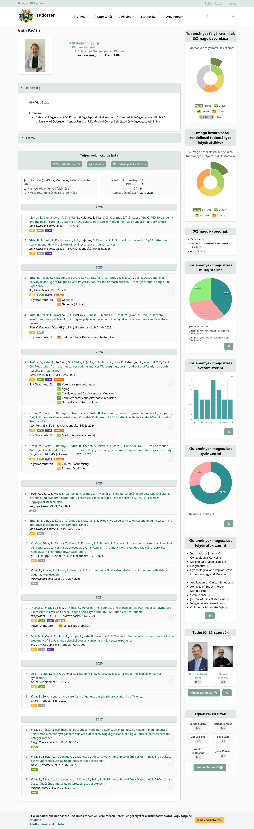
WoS (48, 230)
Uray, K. (119, 362)
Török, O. (47, 278)
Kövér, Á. (60, 520)
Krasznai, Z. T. (119, 217)
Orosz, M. (81, 278)
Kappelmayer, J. (66, 757)
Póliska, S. (78, 362)
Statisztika (148, 16)
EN (230, 3)
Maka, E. (74, 543)
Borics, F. (49, 413)
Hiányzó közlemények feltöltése (48, 188)
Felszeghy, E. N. (64, 278)
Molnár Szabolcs (223, 675)
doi (32, 230)
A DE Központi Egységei (85, 43)
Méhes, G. (107, 315)
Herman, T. (109, 413)
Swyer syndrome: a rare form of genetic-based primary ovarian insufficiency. (93, 696)
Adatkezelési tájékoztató (47, 824)
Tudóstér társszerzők (67, 164)
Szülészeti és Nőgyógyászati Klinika (99, 51)
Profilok (79, 16)
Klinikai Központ (83, 47)
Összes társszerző (203, 692)
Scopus (58, 295)
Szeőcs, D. (35, 362)
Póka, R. (87, 608)
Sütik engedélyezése (209, 820)
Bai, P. (166, 362)
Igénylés (125, 16)
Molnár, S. (35, 217)
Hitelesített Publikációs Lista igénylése (52, 193)
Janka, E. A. (93, 362)
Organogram (175, 16)
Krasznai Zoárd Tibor (198, 675)
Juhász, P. (94, 315)
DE (68, 39)
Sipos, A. (106, 362)
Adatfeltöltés (103, 16)
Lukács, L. (151, 413)
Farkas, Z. (49, 570)
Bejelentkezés (214, 3)
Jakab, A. (127, 278)
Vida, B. (74, 217)
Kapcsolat (39, 3)
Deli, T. (138, 278)
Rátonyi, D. (63, 413)
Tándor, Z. (114, 278)
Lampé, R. (165, 413)
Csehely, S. (124, 413)
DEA (40, 230)
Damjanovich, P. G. (55, 217)
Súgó (23, 3)
